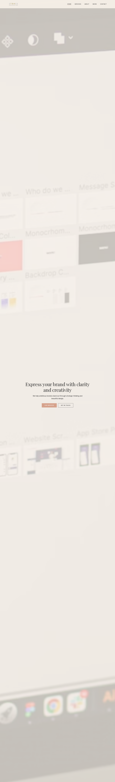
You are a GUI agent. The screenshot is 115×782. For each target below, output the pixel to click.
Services (78, 4)
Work (95, 4)
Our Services (49, 405)
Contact (103, 4)
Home (69, 4)
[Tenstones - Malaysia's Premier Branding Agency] (13, 4)
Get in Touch (66, 405)
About (87, 4)
